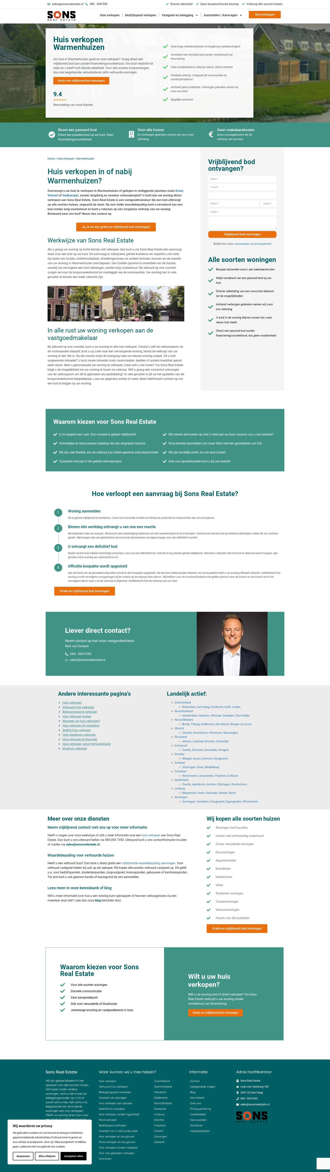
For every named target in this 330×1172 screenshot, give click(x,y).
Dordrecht (217, 707)
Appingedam (234, 801)
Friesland (180, 771)
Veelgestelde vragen (202, 1086)
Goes (200, 767)
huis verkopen (151, 835)
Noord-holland (184, 711)
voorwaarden (242, 244)
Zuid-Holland (183, 702)
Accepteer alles (73, 1156)
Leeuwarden (206, 775)
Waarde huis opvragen (113, 1097)
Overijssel (181, 745)
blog (98, 900)
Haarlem (203, 715)
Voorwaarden (198, 1120)
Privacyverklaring (200, 1108)
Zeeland (180, 762)
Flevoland (181, 737)
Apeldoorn (198, 784)
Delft (228, 707)
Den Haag (203, 707)
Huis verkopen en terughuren (117, 1136)
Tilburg (195, 724)
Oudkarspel (70, 195)
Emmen (207, 758)
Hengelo (223, 750)
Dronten (210, 741)
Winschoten (250, 801)
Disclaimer (196, 1125)
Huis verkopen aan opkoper (115, 1103)
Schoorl (53, 195)
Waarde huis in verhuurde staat (118, 1131)
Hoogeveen (220, 758)
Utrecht (179, 728)
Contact (195, 1081)
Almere (186, 741)
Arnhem (212, 784)
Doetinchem (239, 784)
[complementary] (50, 1142)
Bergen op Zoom (241, 724)
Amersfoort (200, 732)
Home (51, 158)
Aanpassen (23, 1156)
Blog (193, 1092)
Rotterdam (189, 707)
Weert (232, 793)
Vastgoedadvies (200, 1131)
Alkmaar (216, 715)
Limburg (180, 788)
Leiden (236, 707)
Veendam (203, 801)
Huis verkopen (110, 15)
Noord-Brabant (184, 719)
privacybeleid (263, 244)
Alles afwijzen (47, 1156)
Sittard (223, 793)
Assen (197, 758)
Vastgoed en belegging (177, 15)
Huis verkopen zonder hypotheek (119, 1114)
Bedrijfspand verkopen (140, 15)
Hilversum (215, 732)
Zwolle (186, 750)
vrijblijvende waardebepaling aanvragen (148, 863)
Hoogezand (217, 801)
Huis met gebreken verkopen (116, 1153)
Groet (179, 191)
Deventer (197, 750)
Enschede (211, 750)
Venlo (201, 793)
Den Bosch (222, 724)
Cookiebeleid (197, 1114)
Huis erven (105, 1158)
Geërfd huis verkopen (112, 1108)
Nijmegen (224, 784)
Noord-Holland (163, 1086)
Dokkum (232, 775)
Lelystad (198, 741)
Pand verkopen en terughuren (117, 1142)
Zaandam (228, 715)
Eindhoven (207, 724)
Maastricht (189, 793)
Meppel (187, 758)
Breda (185, 724)
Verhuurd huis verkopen (113, 1086)
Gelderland (181, 780)
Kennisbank (197, 1097)
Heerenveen (189, 775)
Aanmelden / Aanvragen (220, 15)
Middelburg (212, 767)
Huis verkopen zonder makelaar (118, 1147)
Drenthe (179, 754)
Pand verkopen (108, 1120)
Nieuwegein (230, 732)
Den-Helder (243, 715)
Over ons (195, 1103)
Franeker (220, 775)
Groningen (181, 797)
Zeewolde (222, 741)
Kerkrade (211, 793)
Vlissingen (189, 767)
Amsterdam (189, 715)
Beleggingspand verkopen (115, 1092)
